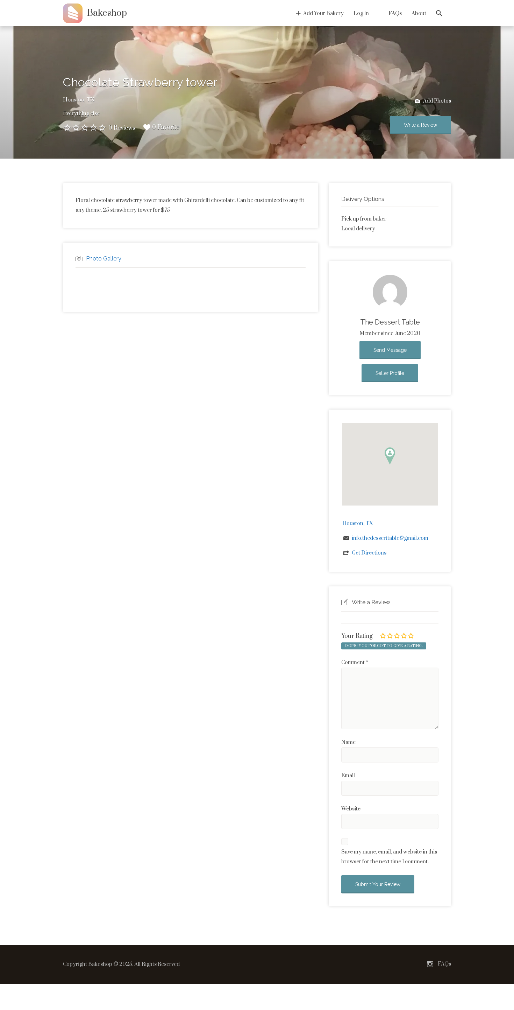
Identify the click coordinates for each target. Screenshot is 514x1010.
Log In (361, 13)
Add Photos (436, 101)
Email (348, 775)
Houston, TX (78, 99)
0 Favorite (165, 127)
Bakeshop (107, 13)
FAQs (395, 13)
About (419, 13)
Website (350, 809)
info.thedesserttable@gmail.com (390, 538)
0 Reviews (121, 128)
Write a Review (420, 125)
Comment (354, 662)
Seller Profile (390, 373)
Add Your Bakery (323, 13)
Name (348, 742)
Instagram (430, 964)
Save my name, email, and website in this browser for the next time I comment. (389, 857)
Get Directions (369, 553)
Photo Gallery (103, 258)
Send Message (390, 350)
